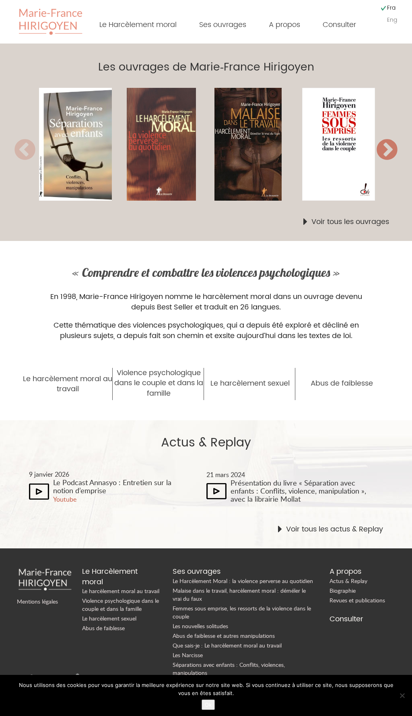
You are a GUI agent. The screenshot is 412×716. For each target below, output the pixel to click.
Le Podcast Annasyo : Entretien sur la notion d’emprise (112, 486)
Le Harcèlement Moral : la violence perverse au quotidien (243, 581)
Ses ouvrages (222, 25)
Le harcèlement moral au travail (67, 384)
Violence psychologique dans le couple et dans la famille (158, 383)
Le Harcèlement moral (138, 25)
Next (387, 150)
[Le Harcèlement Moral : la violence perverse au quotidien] (170, 144)
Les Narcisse (188, 655)
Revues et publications (357, 600)
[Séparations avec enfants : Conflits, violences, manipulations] (83, 144)
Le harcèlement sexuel (250, 383)
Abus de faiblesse (342, 383)
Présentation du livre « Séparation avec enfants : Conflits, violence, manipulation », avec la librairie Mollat (298, 491)
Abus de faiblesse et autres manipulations (224, 635)
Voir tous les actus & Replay (334, 529)
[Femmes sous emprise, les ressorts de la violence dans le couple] (346, 144)
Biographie (343, 590)
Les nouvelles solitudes (200, 626)
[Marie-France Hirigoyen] (50, 21)
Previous (25, 150)
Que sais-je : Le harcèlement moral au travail (227, 645)
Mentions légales (37, 601)
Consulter (339, 25)
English (392, 20)
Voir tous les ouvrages (350, 222)
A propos (284, 25)
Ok (208, 704)
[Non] (402, 695)
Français (391, 7)
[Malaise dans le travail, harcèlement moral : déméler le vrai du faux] (258, 144)
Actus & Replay (348, 581)
